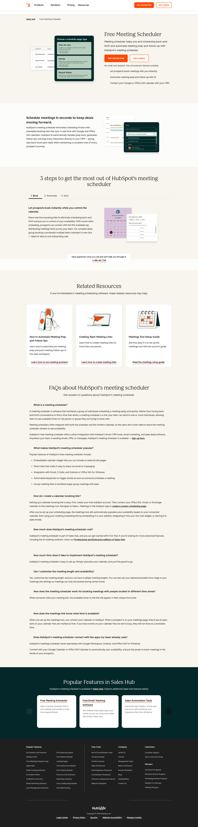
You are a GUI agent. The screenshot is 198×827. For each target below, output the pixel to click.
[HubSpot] (28, 5)
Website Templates (98, 783)
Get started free (144, 5)
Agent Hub (30, 766)
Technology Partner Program (156, 779)
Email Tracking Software (35, 770)
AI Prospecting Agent (64, 753)
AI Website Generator (34, 779)
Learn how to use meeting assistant (49, 362)
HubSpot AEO (31, 757)
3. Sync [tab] (65, 195)
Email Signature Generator (101, 770)
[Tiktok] (122, 800)
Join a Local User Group (154, 757)
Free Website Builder (64, 757)
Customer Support (152, 753)
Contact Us (122, 783)
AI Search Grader (98, 757)
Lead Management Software (37, 788)
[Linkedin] (107, 800)
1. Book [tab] (34, 195)
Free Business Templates (101, 775)
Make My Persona (98, 766)
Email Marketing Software (36, 783)
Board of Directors (125, 766)
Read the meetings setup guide (148, 362)
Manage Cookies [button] (134, 817)
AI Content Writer (33, 775)
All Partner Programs (153, 770)
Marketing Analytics (64, 779)
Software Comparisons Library (103, 779)
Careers (121, 757)
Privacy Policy (79, 817)
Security (94, 817)
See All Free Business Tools (101, 753)
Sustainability (123, 779)
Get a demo (164, 5)
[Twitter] (99, 800)
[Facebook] (75, 800)
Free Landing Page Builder (66, 783)
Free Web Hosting (63, 788)
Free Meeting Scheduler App (37, 761)
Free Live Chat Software (65, 775)
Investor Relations (125, 770)
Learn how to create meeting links (99, 362)
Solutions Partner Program (155, 774)
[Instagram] (83, 800)
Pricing (70, 5)
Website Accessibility (112, 817)
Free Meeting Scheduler (53, 700)
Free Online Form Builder (66, 766)
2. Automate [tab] (50, 195)
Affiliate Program (152, 787)
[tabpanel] (99, 224)
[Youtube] (91, 800)
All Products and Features (36, 753)
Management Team (125, 761)
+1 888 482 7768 (99, 260)
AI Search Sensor (97, 761)
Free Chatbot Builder (64, 770)
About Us (121, 753)
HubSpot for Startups (153, 783)
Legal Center (62, 817)
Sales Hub (30, 19)
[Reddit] (114, 800)
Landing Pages (62, 761)
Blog (120, 775)
